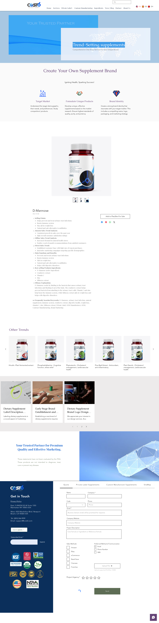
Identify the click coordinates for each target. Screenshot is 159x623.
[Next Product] (153, 349)
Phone (90, 501)
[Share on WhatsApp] (110, 222)
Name (69, 493)
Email (68, 508)
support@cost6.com (24, 521)
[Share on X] (114, 222)
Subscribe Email (16, 538)
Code (68, 501)
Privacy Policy (16, 502)
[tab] (66, 485)
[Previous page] (73, 427)
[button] (107, 566)
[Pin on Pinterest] (106, 222)
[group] (79, 353)
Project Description (73, 528)
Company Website (73, 519)
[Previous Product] (5, 349)
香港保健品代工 (17, 516)
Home (35, 129)
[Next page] (86, 427)
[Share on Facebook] (102, 222)
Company (91, 493)
